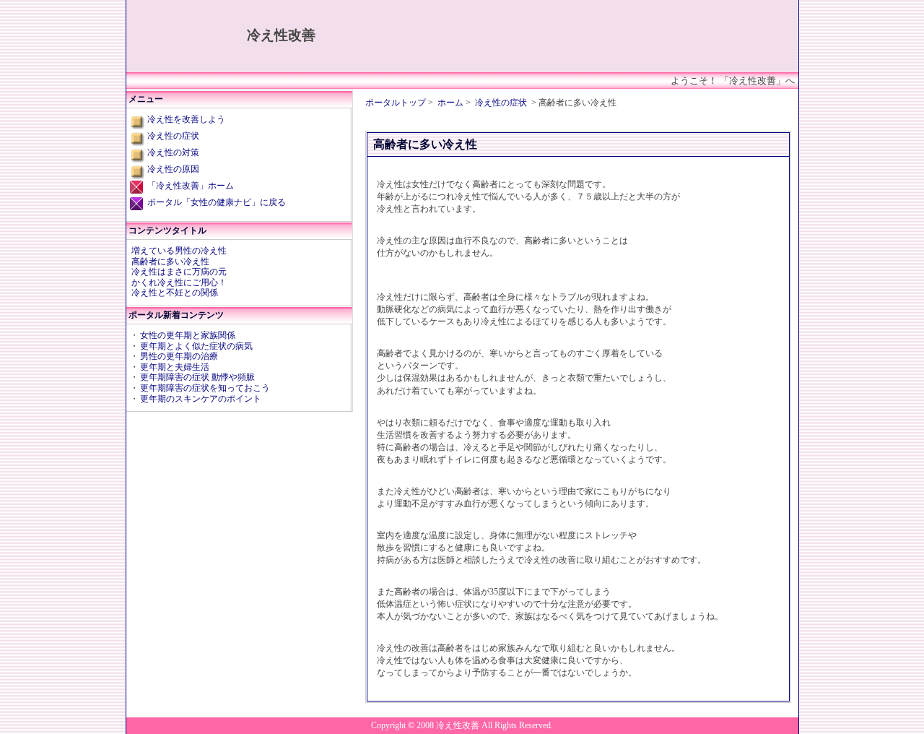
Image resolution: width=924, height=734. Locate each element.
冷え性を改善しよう (186, 119)
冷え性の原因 (173, 169)
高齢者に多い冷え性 (170, 261)
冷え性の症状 (501, 103)
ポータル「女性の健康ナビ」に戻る (216, 202)
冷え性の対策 (173, 152)
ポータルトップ (395, 103)
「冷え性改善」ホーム (190, 186)
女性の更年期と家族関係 (187, 335)
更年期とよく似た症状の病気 (196, 346)
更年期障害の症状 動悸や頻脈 (197, 377)
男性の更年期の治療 (179, 356)
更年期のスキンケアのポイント (200, 399)
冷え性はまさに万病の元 (179, 272)
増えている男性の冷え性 (179, 251)
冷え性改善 (281, 35)
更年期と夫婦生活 (174, 367)
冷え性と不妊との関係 (174, 293)
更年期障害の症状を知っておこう (205, 388)
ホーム (450, 103)
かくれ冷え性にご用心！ (179, 282)
